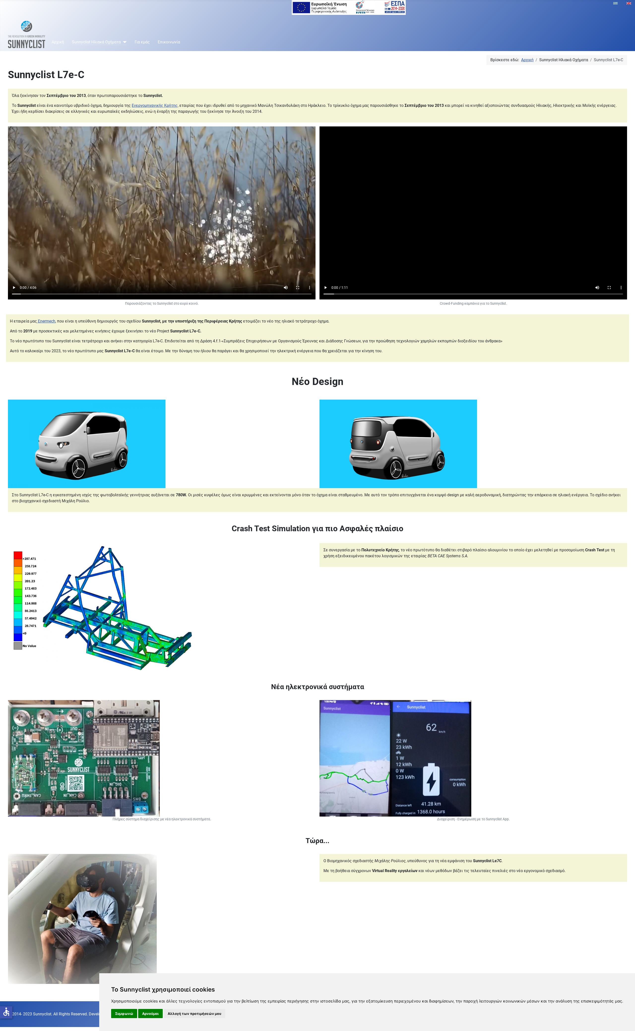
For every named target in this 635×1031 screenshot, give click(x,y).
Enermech (46, 321)
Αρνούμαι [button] (150, 1013)
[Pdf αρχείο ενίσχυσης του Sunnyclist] (349, 7)
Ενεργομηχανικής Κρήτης (155, 105)
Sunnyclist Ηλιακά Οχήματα (96, 42)
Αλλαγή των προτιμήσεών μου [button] (194, 1013)
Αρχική (58, 42)
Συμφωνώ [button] (124, 1013)
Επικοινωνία (169, 42)
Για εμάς (142, 42)
